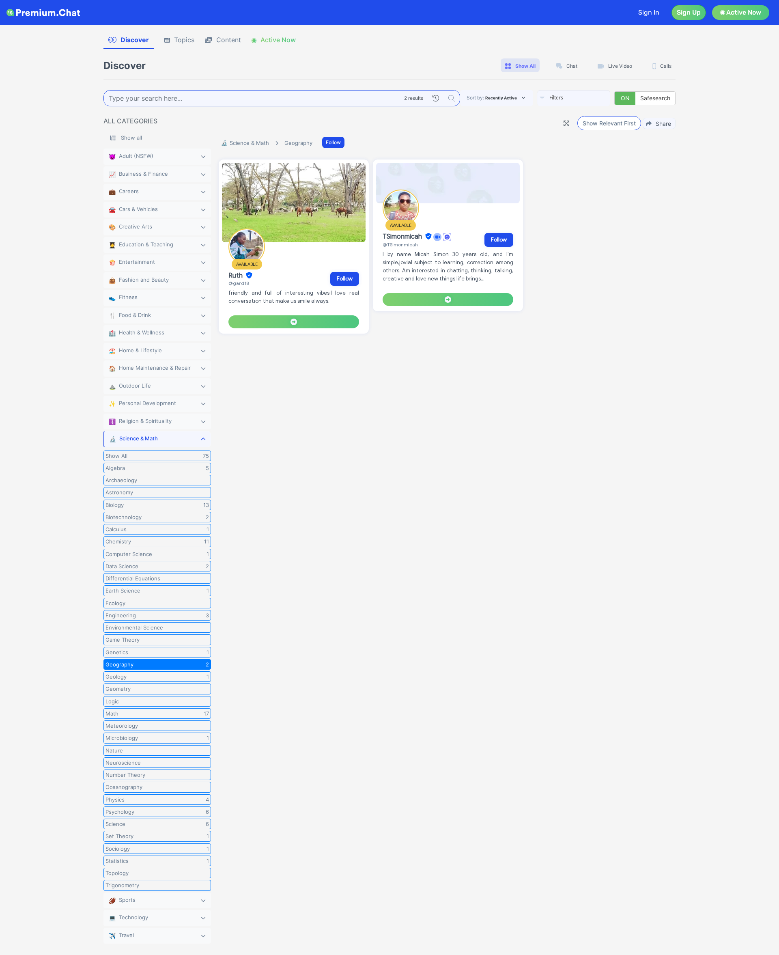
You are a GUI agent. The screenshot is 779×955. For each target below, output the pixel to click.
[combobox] (573, 98)
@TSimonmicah (400, 244)
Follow (333, 142)
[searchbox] (585, 98)
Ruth (236, 276)
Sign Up (689, 12)
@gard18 (238, 283)
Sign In (648, 12)
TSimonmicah (403, 237)
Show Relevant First (609, 123)
